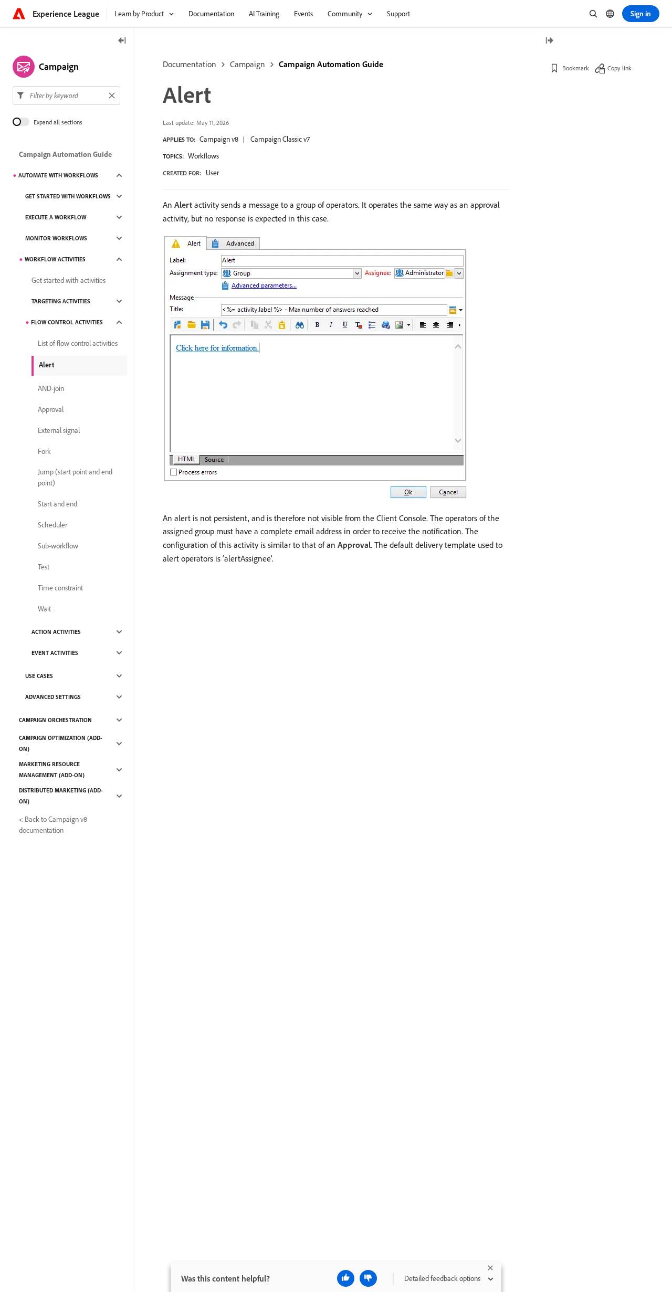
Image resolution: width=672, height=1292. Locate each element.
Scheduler (52, 524)
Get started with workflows (68, 196)
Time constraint (60, 587)
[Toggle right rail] (549, 41)
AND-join (51, 388)
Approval (51, 409)
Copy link (619, 68)
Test (43, 566)
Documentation (189, 64)
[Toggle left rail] (122, 41)
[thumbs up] (345, 1278)
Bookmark (575, 68)
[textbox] (66, 95)
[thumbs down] (368, 1278)
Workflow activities (55, 259)
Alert (46, 364)
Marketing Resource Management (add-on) (52, 769)
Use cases (39, 676)
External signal (59, 430)
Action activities (56, 632)
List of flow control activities (78, 343)
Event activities (55, 652)
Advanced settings (53, 697)
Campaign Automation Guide (331, 64)
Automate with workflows (58, 175)
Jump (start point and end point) (75, 477)
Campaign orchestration (55, 720)
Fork (44, 451)
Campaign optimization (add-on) (60, 743)
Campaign (247, 64)
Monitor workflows (56, 238)
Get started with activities (69, 280)
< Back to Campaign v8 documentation (53, 824)
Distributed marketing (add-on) (61, 796)
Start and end (57, 504)
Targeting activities (61, 301)
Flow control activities (67, 322)
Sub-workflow (58, 545)
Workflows (203, 156)
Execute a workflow (55, 217)
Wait (44, 608)
